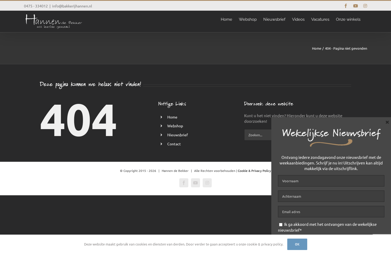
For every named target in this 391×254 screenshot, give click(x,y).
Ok (297, 244)
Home (172, 117)
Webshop (175, 125)
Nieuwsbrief (177, 134)
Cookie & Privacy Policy (254, 170)
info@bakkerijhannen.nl (72, 5)
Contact (174, 143)
